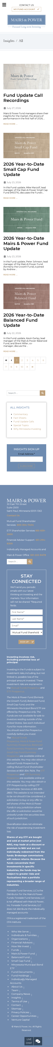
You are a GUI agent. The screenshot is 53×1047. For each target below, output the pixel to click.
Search (42, 393)
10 (22, 367)
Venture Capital (20, 1019)
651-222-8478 (38, 555)
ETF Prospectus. (16, 691)
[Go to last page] (32, 366)
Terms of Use (19, 1001)
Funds (15, 950)
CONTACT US (26, 5)
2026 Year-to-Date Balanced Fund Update (23, 320)
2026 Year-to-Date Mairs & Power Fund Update (25, 243)
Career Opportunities (23, 1016)
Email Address (26, 454)
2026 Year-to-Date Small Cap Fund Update (23, 169)
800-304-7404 (25, 525)
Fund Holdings (20, 975)
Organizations (19, 939)
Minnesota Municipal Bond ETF (26, 966)
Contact (16, 1005)
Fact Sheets (19, 418)
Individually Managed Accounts (23, 981)
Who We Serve (20, 931)
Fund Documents (22, 972)
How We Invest (20, 946)
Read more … (10, 124)
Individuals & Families (24, 935)
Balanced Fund (20, 957)
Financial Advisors (21, 942)
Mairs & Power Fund (23, 953)
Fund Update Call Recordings (23, 98)
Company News (20, 994)
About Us (16, 986)
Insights (16, 997)
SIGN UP (24, 642)
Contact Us (13, 515)
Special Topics (21, 425)
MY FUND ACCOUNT (24, 9)
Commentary (20, 414)
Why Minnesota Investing (27, 429)
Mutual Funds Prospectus (25, 688)
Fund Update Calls (23, 421)
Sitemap (16, 1008)
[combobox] (23, 393)
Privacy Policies (20, 1012)
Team (14, 990)
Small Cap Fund (20, 961)
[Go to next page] (27, 366)
